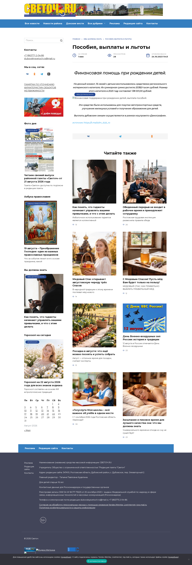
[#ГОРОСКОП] (43, 377)
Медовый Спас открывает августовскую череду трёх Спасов (89, 282)
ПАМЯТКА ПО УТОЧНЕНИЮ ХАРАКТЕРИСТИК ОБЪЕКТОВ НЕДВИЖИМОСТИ (40, 87)
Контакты (152, 23)
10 (25, 410)
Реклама (115, 23)
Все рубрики (95, 23)
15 (53, 410)
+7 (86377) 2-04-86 (34, 55)
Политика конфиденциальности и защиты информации (67, 507)
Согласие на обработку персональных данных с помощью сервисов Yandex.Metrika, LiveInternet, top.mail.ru (93, 505)
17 (25, 414)
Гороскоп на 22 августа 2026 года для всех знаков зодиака (43, 384)
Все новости (32, 23)
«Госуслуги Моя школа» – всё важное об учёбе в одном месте (93, 411)
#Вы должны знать (85, 94)
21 (48, 414)
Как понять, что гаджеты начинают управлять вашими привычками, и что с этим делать (93, 210)
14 (48, 410)
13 (42, 410)
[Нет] (188, 559)
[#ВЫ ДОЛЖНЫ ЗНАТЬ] (43, 311)
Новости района (52, 23)
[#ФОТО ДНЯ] (39, 170)
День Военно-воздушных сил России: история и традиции (141, 338)
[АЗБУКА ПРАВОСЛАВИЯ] (40, 243)
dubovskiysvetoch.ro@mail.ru (39, 58)
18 (31, 414)
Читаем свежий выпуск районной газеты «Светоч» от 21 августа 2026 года (43, 178)
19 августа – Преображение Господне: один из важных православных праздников (41, 251)
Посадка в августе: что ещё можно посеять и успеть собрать (93, 353)
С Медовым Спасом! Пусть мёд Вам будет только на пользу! (142, 281)
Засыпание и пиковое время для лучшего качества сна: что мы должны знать (143, 422)
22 (53, 414)
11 (31, 410)
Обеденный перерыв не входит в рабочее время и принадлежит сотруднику (144, 210)
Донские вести (75, 23)
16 (59, 410)
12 (37, 410)
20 (42, 414)
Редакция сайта (133, 23)
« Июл (27, 430)
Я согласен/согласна (97, 561)
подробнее (66, 557)
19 (37, 414)
